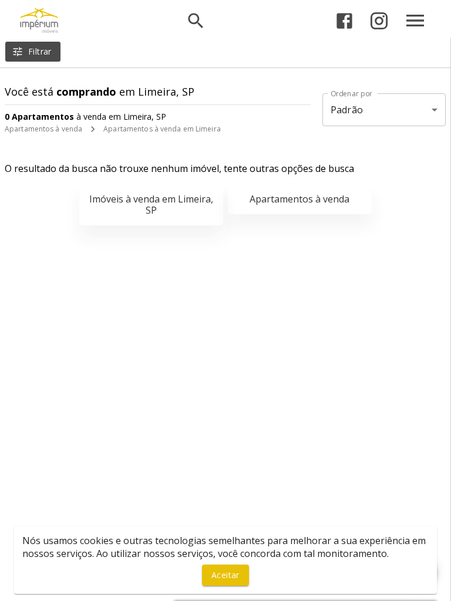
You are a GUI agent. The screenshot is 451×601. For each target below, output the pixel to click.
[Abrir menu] (415, 20)
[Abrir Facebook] (344, 21)
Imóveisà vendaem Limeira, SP (151, 205)
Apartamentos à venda (43, 129)
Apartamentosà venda (299, 199)
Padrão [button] (347, 109)
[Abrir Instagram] (379, 21)
